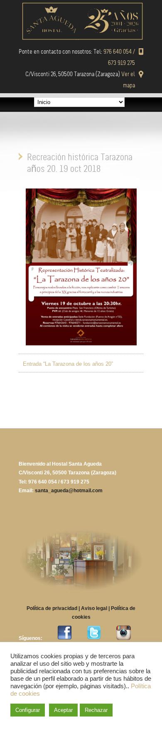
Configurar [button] (27, 710)
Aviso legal (94, 608)
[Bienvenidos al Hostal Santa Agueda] (81, 38)
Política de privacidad (52, 608)
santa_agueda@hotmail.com (69, 490)
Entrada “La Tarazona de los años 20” (68, 364)
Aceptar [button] (63, 710)
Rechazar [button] (96, 710)
